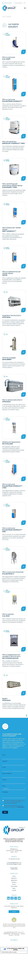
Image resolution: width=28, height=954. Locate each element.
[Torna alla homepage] (9, 10)
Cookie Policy (14, 869)
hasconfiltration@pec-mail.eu (14, 864)
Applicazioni (14, 880)
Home (3, 16)
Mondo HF (14, 878)
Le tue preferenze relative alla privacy (15, 949)
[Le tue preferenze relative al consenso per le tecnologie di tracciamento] (26, 715)
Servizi (14, 884)
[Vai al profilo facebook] (12, 899)
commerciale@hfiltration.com (14, 862)
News (14, 888)
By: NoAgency (14, 940)
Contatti (14, 890)
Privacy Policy (14, 867)
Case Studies (14, 886)
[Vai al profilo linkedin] (8, 899)
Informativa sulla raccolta (9, 952)
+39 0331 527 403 (14, 859)
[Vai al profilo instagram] (15, 899)
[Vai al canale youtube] (19, 899)
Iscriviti (14, 911)
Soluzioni (14, 882)
